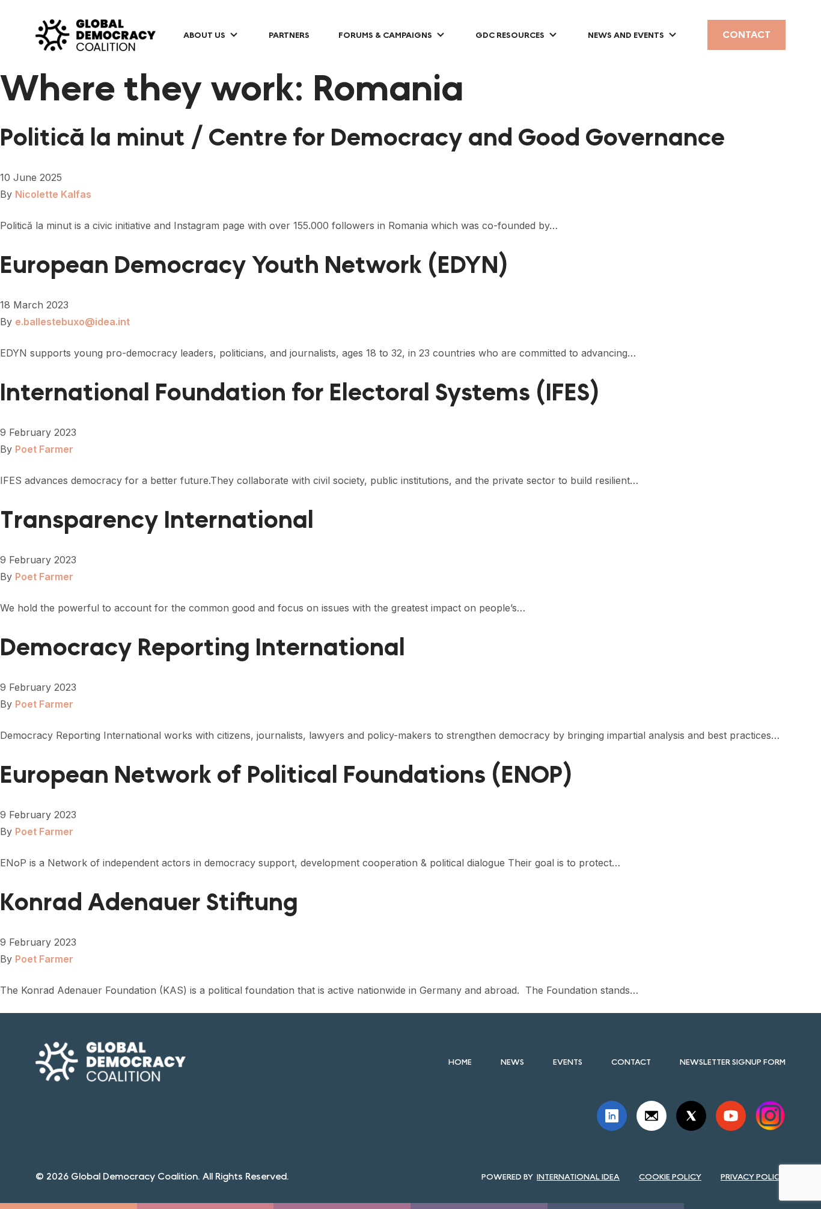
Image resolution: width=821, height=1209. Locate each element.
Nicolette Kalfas (53, 194)
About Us (204, 34)
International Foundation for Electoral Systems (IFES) (300, 392)
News (512, 1061)
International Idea (578, 1176)
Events (567, 1061)
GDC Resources (510, 34)
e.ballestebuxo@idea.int (72, 322)
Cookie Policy (670, 1176)
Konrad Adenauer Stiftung (149, 902)
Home (460, 1061)
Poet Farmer (44, 449)
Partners (289, 34)
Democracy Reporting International (202, 647)
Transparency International (157, 520)
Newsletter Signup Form (733, 1061)
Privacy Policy (753, 1176)
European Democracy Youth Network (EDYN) (254, 265)
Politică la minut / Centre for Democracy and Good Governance (362, 137)
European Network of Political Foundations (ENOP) (286, 775)
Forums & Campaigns (385, 34)
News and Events (626, 34)
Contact (746, 34)
